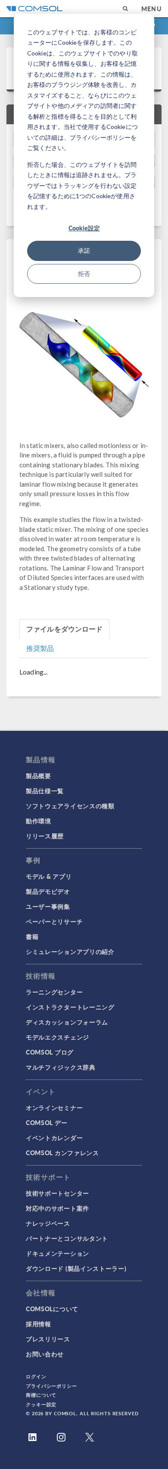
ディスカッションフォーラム (67, 1022)
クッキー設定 (41, 1404)
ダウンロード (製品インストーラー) (76, 1268)
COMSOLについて (52, 1308)
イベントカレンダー (54, 1137)
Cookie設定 (84, 228)
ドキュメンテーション (57, 1253)
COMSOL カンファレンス (62, 1152)
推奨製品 (40, 648)
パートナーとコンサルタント (67, 1238)
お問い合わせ (45, 1353)
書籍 (32, 936)
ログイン (36, 1376)
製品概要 (38, 775)
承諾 (84, 250)
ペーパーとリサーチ (54, 921)
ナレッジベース (48, 1223)
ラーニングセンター (54, 992)
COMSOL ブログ (50, 1052)
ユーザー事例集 (48, 906)
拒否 (84, 273)
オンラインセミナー (54, 1107)
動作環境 (38, 820)
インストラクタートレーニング (70, 1007)
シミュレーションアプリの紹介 (70, 951)
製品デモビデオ (48, 891)
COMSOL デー (46, 1122)
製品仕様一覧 (45, 790)
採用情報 (38, 1323)
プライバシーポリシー (51, 1386)
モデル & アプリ (49, 876)
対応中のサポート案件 (57, 1208)
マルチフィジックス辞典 (61, 1067)
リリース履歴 (45, 835)
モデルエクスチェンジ (57, 1037)
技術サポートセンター (57, 1193)
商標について (41, 1395)
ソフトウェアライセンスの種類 (70, 805)
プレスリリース (48, 1338)
